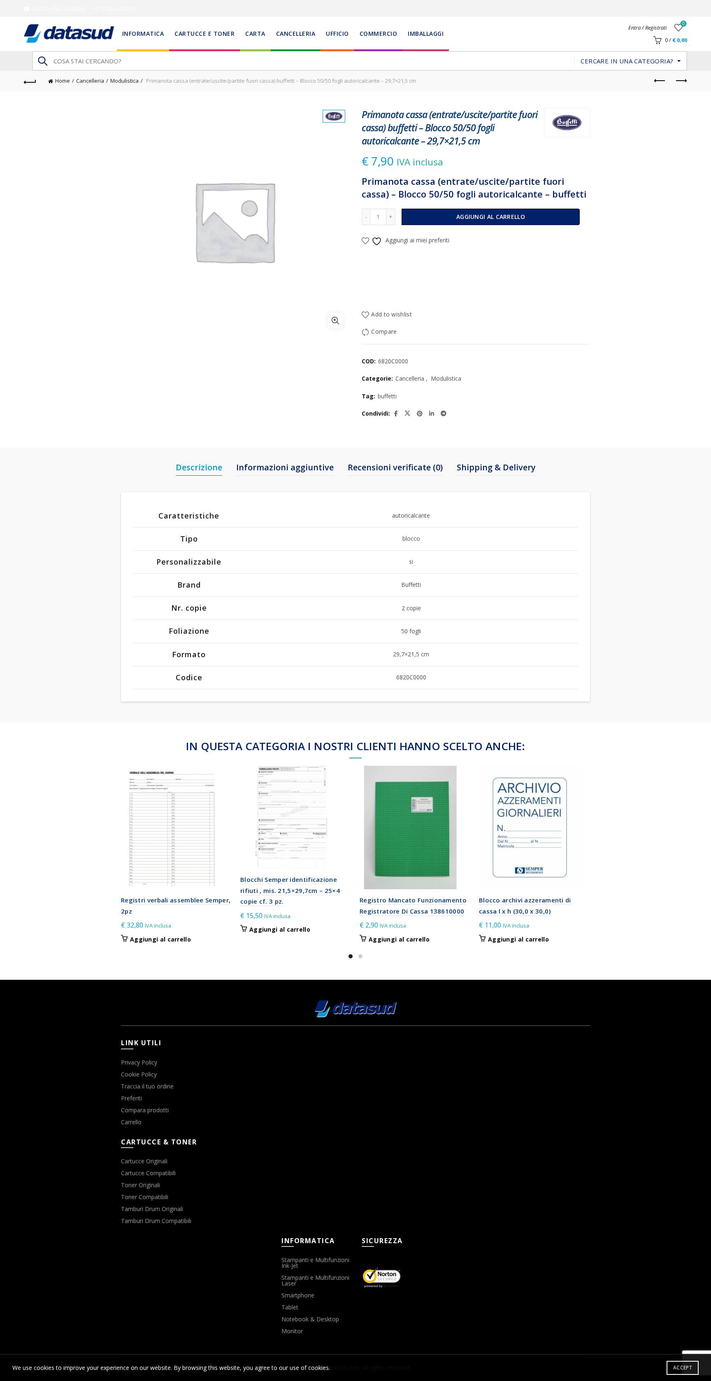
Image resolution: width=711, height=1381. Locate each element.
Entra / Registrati (647, 27)
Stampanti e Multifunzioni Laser (315, 1280)
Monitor (292, 1331)
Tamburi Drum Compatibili (156, 1221)
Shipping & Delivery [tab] (496, 467)
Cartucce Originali (144, 1161)
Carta (255, 33)
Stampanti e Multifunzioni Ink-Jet (315, 1262)
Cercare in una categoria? (627, 61)
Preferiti (131, 1098)
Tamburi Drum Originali (152, 1209)
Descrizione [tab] (199, 467)
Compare (384, 331)
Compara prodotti (145, 1110)
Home (62, 80)
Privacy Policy (139, 1062)
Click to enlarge (335, 320)
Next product (681, 81)
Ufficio (337, 33)
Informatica (143, 33)
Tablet (289, 1307)
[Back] (30, 81)
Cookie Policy (139, 1074)
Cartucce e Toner (204, 33)
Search (42, 61)
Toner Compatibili (144, 1197)
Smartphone (297, 1295)
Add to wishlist (391, 314)
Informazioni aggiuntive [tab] (285, 467)
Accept (682, 1367)
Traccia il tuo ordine (147, 1086)
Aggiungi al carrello (490, 217)
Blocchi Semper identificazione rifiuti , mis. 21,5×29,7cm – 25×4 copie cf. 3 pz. (290, 890)
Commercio (378, 33)
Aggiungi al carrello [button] (160, 939)
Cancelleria (296, 33)
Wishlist (683, 23)
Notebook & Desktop (310, 1319)
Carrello (131, 1122)
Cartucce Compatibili (148, 1173)
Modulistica (124, 80)
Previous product (660, 81)
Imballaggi (426, 33)
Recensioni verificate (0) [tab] (395, 467)
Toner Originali (140, 1185)
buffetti (387, 396)
